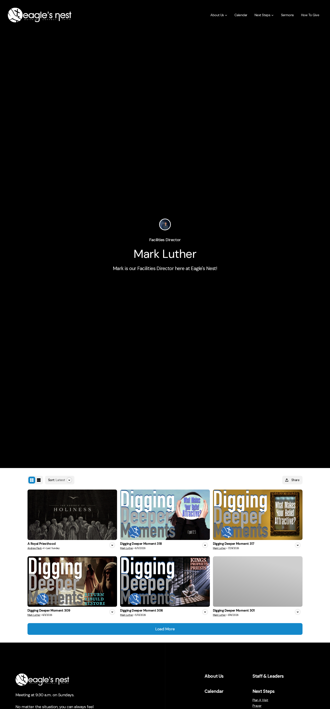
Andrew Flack (35, 548)
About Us (214, 676)
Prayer (257, 706)
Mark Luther (126, 548)
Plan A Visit (260, 700)
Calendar (214, 691)
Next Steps (263, 691)
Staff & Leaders (268, 676)
